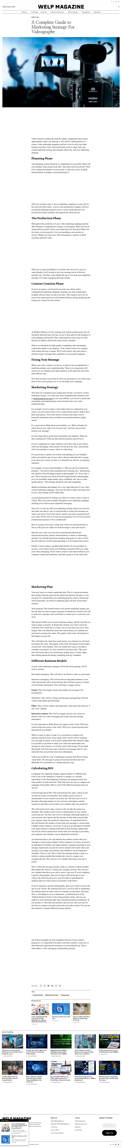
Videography (65, 995)
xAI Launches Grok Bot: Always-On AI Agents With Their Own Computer (84, 1052)
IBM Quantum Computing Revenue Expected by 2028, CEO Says (108, 1078)
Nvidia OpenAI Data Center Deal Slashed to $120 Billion (108, 1051)
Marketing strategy (52, 995)
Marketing (35, 17)
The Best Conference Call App (61, 1017)
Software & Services (81, 1124)
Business (77, 1127)
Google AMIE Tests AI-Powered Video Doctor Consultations (10, 1078)
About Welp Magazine (57, 1121)
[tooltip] (112, 1)
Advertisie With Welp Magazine (60, 1124)
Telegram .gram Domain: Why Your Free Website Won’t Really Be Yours (12, 1052)
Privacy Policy (55, 1130)
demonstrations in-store (43, 398)
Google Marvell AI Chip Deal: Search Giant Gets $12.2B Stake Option (36, 1052)
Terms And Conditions (57, 1133)
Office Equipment (80, 1121)
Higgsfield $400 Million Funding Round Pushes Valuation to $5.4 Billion (58, 1052)
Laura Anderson (7, 1056)
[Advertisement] (61, 123)
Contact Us (54, 1127)
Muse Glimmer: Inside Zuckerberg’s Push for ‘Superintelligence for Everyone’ (34, 1079)
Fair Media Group (33, 1144)
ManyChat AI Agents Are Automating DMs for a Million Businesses (85, 1078)
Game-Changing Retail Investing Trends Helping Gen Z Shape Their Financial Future (39, 1019)
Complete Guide (38, 995)
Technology (78, 1130)
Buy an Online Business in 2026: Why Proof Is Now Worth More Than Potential (60, 1078)
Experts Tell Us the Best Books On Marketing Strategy (81, 1018)
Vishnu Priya (103, 1054)
